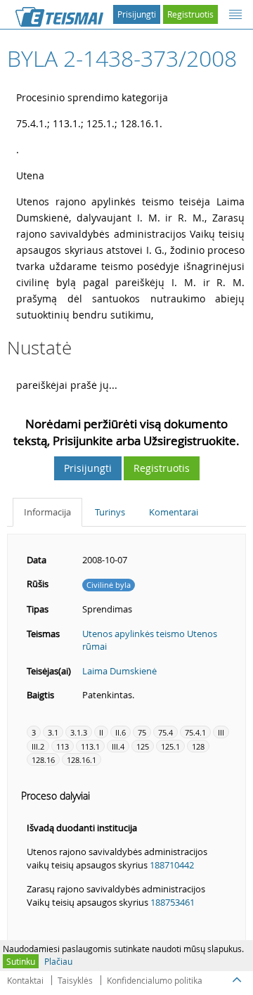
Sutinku (20, 961)
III (221, 732)
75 (142, 732)
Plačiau (58, 961)
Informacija (47, 512)
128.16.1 (81, 760)
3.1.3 (78, 732)
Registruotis (190, 14)
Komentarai (173, 512)
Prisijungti (136, 14)
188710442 (172, 865)
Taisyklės (75, 980)
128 (198, 746)
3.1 (53, 732)
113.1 (90, 746)
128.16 (43, 760)
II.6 (120, 732)
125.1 (170, 746)
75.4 (165, 732)
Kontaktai (25, 980)
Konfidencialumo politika (154, 980)
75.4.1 (195, 732)
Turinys (110, 512)
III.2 (38, 746)
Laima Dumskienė (119, 671)
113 (62, 746)
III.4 (118, 746)
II (101, 732)
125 (142, 746)
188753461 (172, 902)
